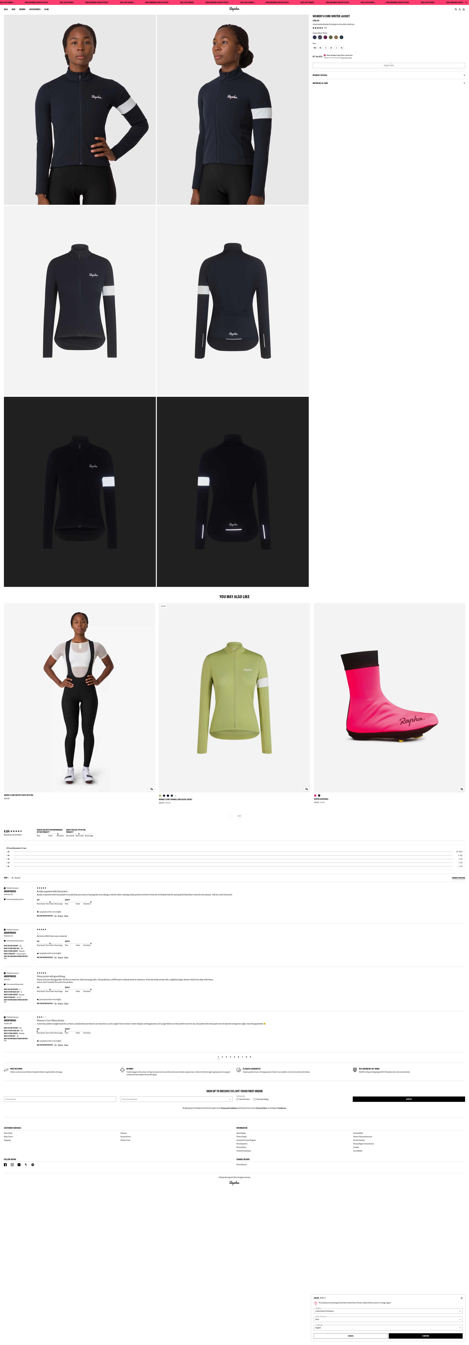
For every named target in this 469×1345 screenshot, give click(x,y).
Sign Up (409, 1099)
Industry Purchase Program (246, 1140)
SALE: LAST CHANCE (66, 2)
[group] (20, 831)
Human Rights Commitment (363, 1144)
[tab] (458, 878)
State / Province (321, 1316)
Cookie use (282, 1108)
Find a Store (8, 1133)
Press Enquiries (241, 1144)
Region (318, 1308)
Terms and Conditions (229, 1108)
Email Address (11, 1099)
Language (319, 1325)
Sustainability (358, 1133)
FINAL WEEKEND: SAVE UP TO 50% (36, 2)
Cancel (351, 1336)
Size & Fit (319, 56)
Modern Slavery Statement (362, 1137)
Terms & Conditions (243, 1151)
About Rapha (241, 1133)
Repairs (130, 1069)
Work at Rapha (241, 1137)
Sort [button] (6, 878)
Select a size (389, 65)
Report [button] (60, 916)
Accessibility (357, 1151)
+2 (175, 796)
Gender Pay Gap (359, 1140)
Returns (124, 1133)
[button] (218, 1057)
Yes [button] (55, 916)
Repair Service (126, 1137)
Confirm (425, 1336)
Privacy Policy (261, 1108)
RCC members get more (369, 1069)
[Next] (239, 816)
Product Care (125, 1140)
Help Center (8, 1137)
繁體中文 (323, 1298)
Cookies (356, 1147)
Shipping (7, 1140)
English (316, 1298)
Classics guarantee (252, 1069)
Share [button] (66, 916)
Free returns (16, 1069)
